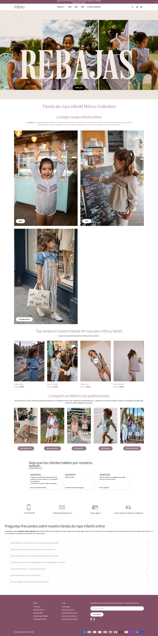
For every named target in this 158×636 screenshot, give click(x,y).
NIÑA (70, 7)
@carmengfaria (52, 448)
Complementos (24, 319)
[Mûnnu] (19, 7)
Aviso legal (65, 607)
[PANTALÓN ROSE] (129, 361)
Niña (86, 221)
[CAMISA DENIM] (29, 361)
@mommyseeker (132, 448)
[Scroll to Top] (154, 626)
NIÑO (76, 7)
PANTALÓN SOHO (52, 384)
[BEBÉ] (46, 178)
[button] (141, 7)
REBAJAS (60, 7)
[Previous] (57, 2)
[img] (80, 466)
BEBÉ (82, 7)
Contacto (36, 607)
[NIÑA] (112, 178)
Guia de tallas (38, 613)
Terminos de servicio (69, 616)
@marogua (105, 448)
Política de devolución (69, 613)
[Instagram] (94, 619)
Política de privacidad (69, 619)
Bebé (20, 221)
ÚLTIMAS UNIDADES (94, 7)
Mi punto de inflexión (40, 616)
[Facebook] (91, 619)
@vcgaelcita (79, 448)
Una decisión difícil (39, 619)
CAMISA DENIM (18, 384)
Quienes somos (38, 610)
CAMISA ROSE (84, 384)
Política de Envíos (68, 610)
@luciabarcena (25, 448)
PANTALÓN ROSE (119, 384)
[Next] (101, 2)
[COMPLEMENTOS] (46, 276)
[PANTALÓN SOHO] (62, 361)
